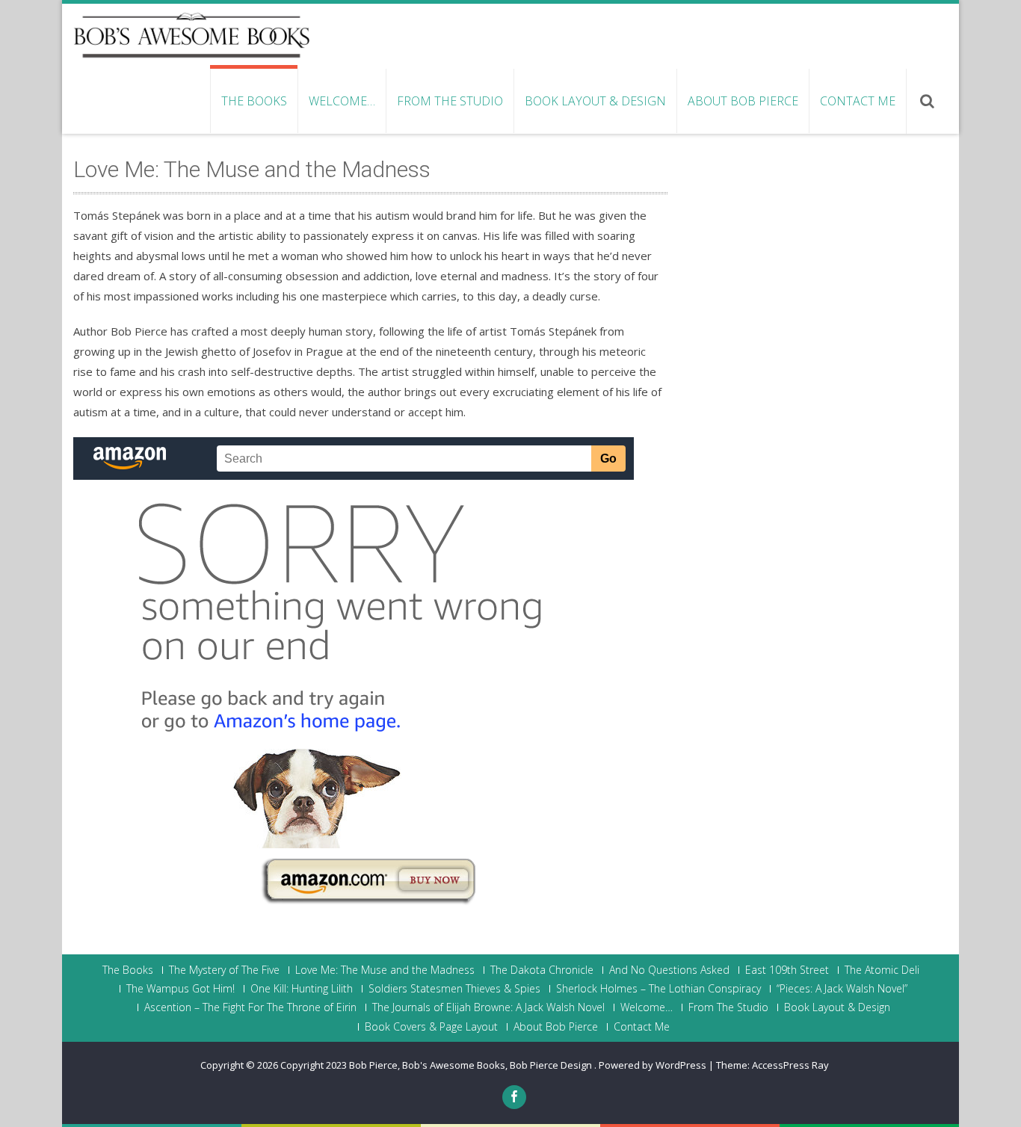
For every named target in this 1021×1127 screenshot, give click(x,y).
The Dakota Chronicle (541, 970)
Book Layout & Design (595, 101)
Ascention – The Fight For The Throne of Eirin (250, 1007)
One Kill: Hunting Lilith (301, 988)
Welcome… (342, 101)
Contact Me (857, 101)
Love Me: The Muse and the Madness (385, 970)
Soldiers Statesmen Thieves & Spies (454, 988)
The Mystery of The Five (224, 970)
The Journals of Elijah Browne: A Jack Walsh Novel (488, 1007)
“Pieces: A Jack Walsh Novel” (842, 988)
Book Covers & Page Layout (431, 1027)
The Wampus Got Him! (180, 988)
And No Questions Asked (669, 970)
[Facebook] (514, 1097)
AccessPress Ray (790, 1065)
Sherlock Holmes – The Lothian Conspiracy (658, 988)
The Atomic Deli (882, 970)
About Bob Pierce (743, 101)
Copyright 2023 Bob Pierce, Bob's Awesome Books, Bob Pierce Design (437, 1065)
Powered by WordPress (652, 1065)
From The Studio (450, 101)
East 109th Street (787, 970)
